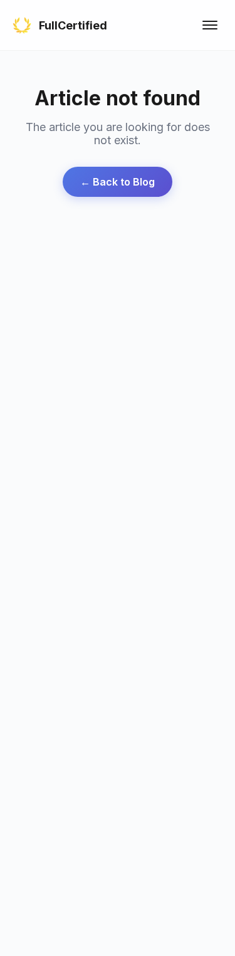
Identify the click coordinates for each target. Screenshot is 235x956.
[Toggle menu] (209, 25)
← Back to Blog (117, 182)
